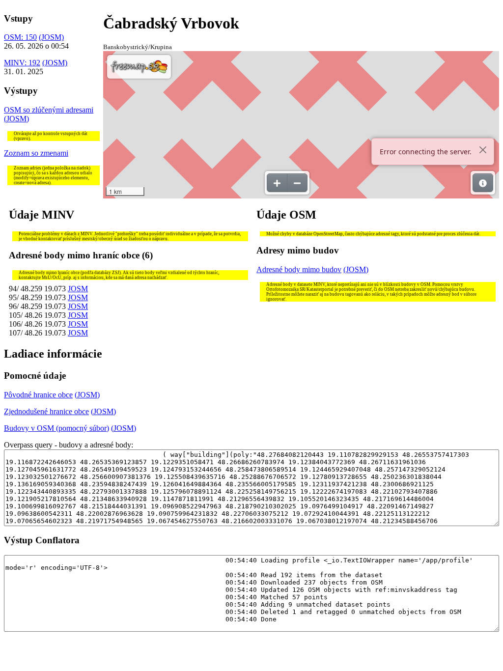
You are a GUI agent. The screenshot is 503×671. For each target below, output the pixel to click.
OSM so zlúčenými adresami (48, 110)
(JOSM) (51, 37)
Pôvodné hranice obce (38, 395)
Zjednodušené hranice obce (46, 411)
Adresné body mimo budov (298, 269)
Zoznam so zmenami (36, 153)
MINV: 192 (22, 62)
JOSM (78, 288)
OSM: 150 (20, 37)
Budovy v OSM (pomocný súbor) (56, 428)
